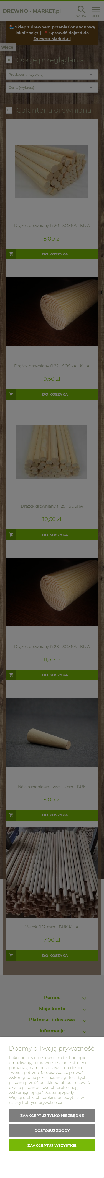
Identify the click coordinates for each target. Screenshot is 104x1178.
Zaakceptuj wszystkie (52, 1145)
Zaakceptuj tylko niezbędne (52, 1115)
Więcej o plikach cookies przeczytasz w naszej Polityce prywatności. (46, 1100)
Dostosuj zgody (52, 1130)
